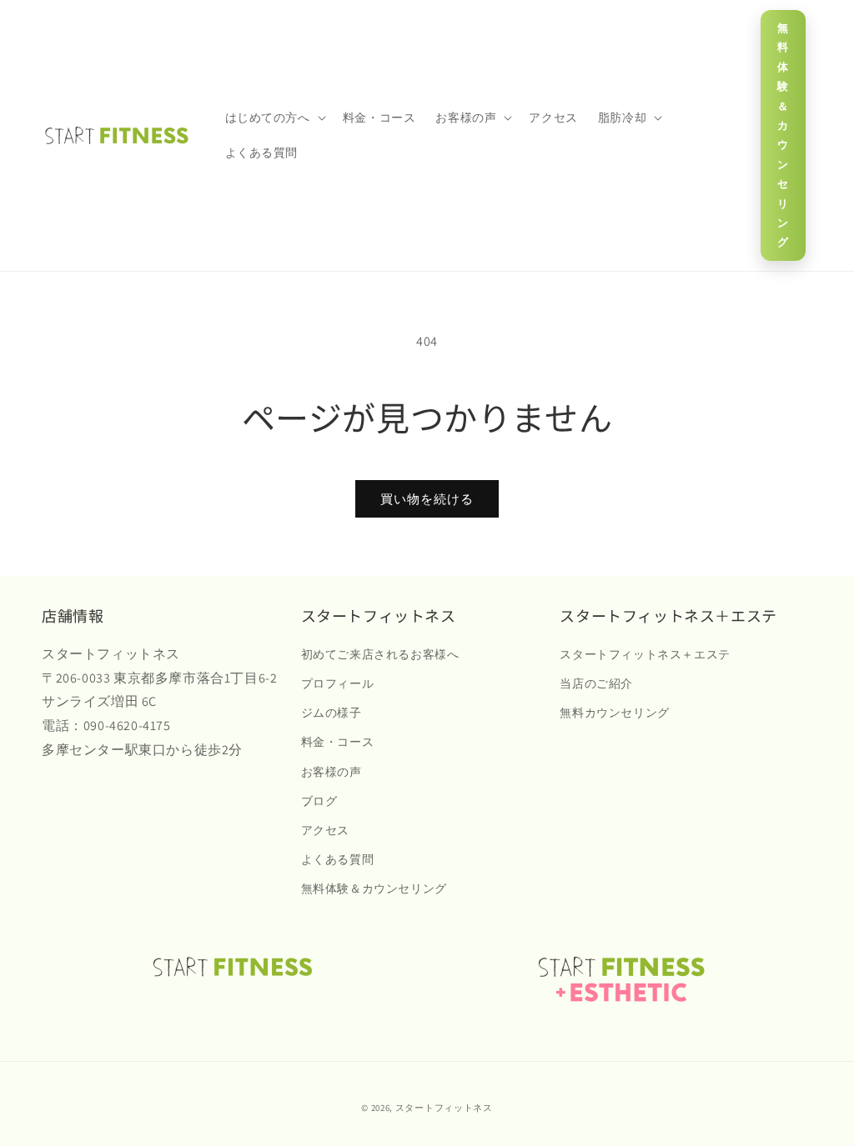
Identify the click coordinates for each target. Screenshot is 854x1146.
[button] (274, 117)
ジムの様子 (331, 712)
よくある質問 (337, 859)
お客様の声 (331, 771)
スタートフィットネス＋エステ (645, 654)
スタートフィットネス (444, 1107)
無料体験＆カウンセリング (783, 135)
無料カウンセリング (614, 712)
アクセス (325, 830)
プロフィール (337, 683)
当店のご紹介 (596, 683)
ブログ (319, 800)
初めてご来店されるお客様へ (380, 654)
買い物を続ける (427, 499)
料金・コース (337, 741)
